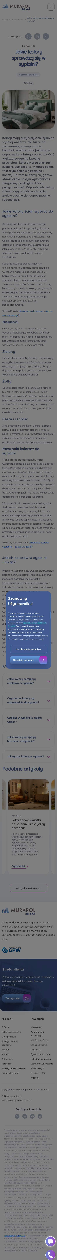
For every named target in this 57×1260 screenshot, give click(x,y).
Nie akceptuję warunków (28, 649)
